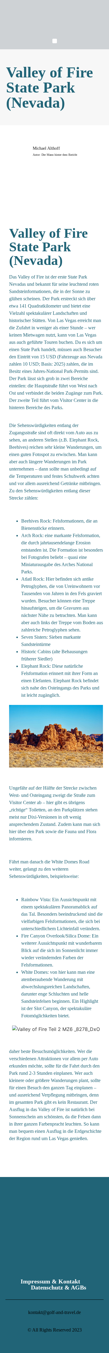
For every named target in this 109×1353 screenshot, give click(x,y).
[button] (54, 41)
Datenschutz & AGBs (58, 1287)
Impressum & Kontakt (50, 1281)
